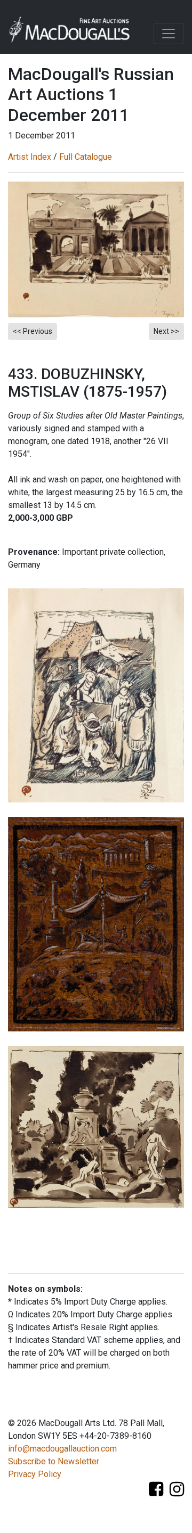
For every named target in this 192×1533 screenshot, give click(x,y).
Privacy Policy (34, 1474)
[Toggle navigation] (168, 33)
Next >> (166, 331)
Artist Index (29, 157)
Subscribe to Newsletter (53, 1461)
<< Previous (32, 331)
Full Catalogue (85, 157)
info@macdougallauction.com (62, 1449)
